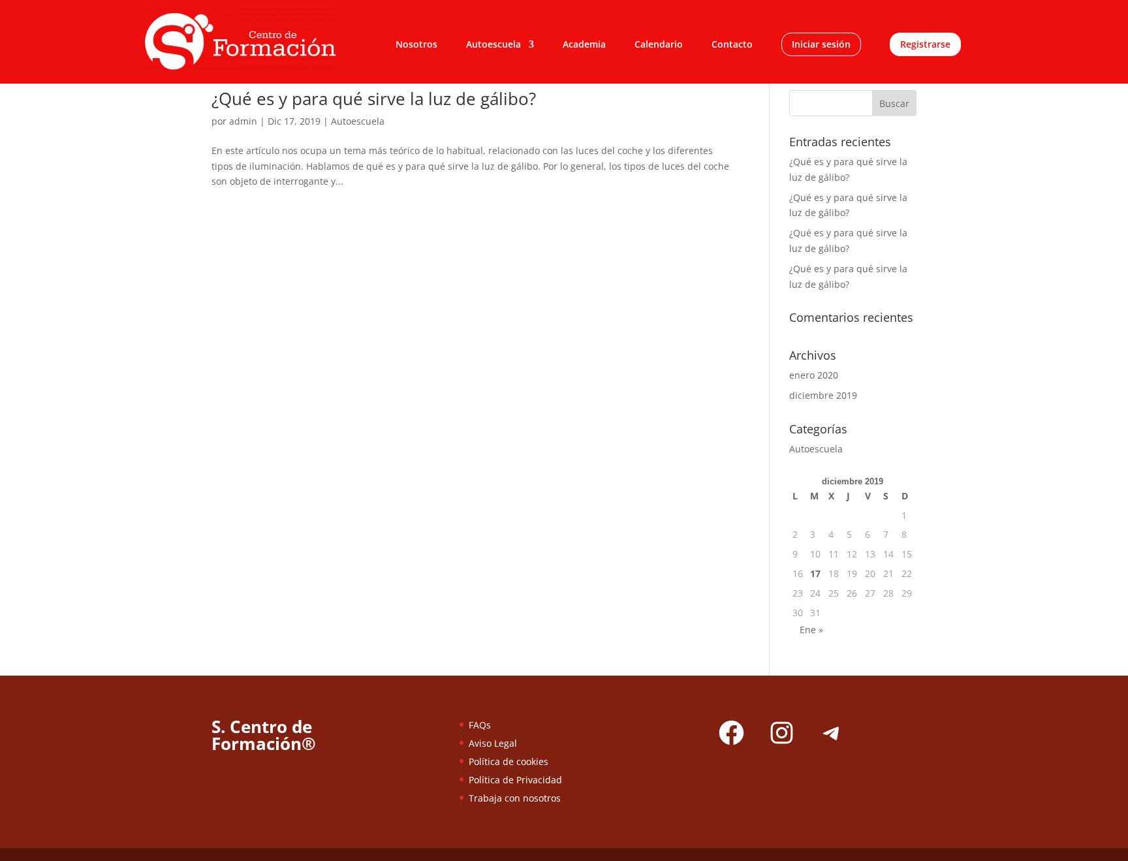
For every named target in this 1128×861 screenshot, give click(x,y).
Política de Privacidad (515, 780)
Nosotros (416, 45)
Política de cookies (508, 761)
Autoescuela (493, 45)
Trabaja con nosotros (515, 798)
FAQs (480, 725)
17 (815, 573)
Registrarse (925, 44)
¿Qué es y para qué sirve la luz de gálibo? (374, 98)
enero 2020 (813, 375)
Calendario (658, 45)
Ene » (811, 629)
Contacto (732, 45)
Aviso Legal (493, 743)
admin (243, 121)
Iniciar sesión (821, 44)
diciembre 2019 (823, 395)
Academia (584, 45)
